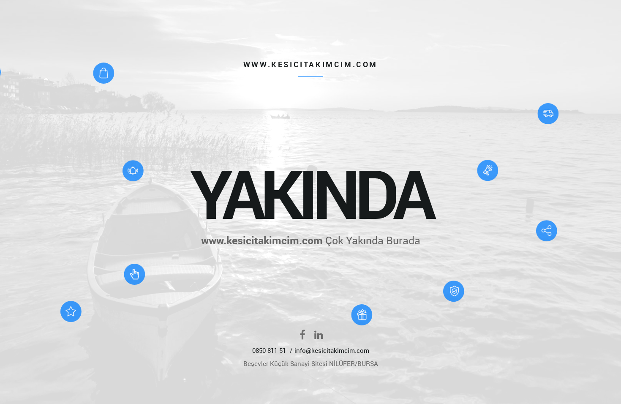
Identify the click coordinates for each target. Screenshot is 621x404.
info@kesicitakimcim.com (331, 350)
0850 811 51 (270, 350)
